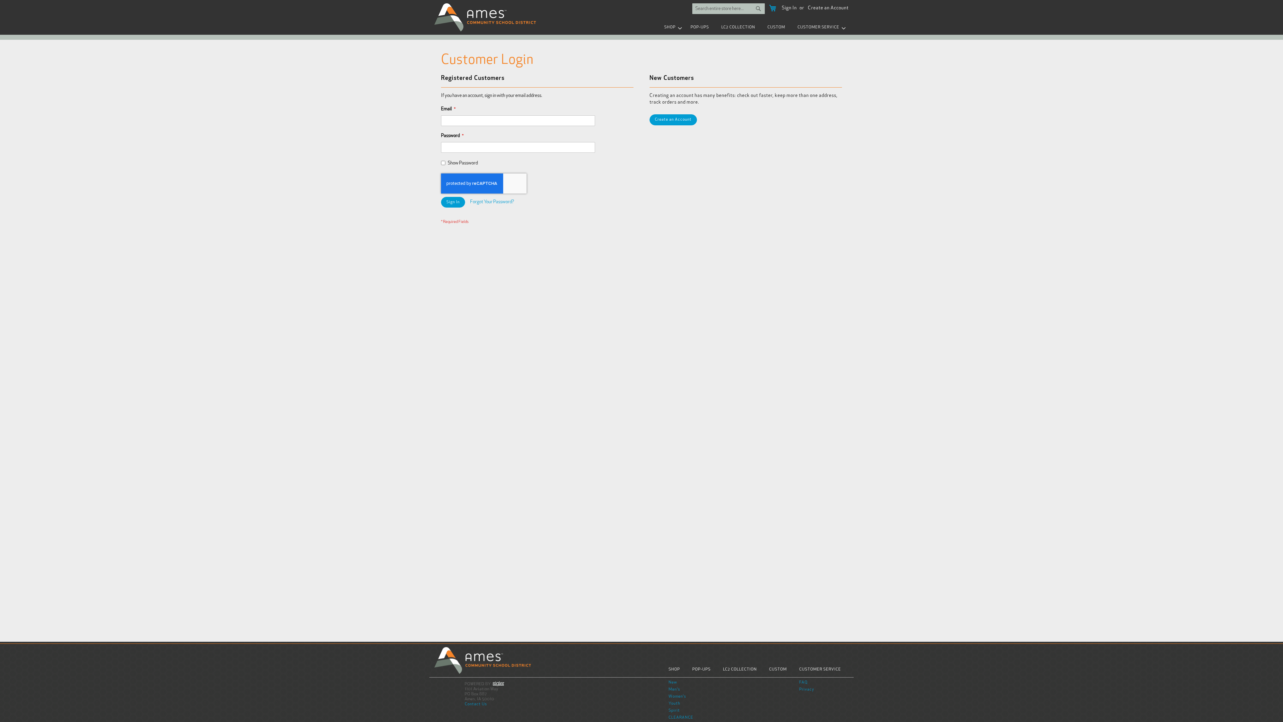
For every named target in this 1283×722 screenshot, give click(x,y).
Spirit (674, 711)
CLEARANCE (681, 718)
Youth (674, 704)
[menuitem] (671, 27)
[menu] (641, 27)
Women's (677, 697)
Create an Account (828, 8)
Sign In (789, 8)
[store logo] (485, 17)
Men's (674, 690)
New (673, 683)
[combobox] (728, 8)
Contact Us (476, 704)
